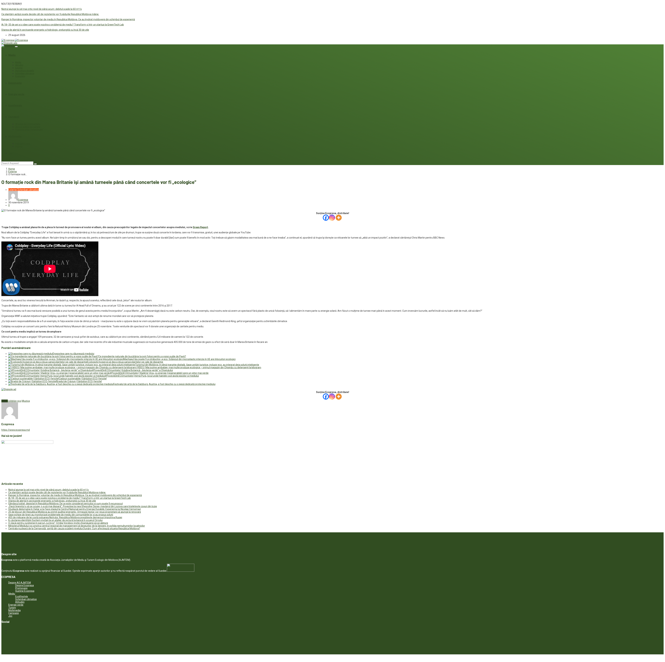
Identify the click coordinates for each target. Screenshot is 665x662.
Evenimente (15, 83)
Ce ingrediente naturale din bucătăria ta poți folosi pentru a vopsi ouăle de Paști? (142, 356)
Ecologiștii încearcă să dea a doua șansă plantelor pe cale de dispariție (125, 362)
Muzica (26, 401)
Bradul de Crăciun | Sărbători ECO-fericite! (79, 381)
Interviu (18, 146)
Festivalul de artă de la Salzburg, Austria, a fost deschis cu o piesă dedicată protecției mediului (164, 384)
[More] (338, 218)
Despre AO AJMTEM (19, 582)
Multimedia (14, 136)
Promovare (21, 588)
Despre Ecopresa (24, 585)
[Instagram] (332, 218)
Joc (10, 153)
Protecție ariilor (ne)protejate (29, 129)
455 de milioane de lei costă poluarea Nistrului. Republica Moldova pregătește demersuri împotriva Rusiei (65, 517)
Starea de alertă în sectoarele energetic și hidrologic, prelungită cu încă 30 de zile (45, 29)
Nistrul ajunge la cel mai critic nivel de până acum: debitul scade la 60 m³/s (41, 9)
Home (11, 168)
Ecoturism (20, 76)
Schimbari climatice (24, 73)
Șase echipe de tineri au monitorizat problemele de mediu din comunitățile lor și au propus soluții (60, 514)
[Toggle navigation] (16, 46)
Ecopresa (23, 199)
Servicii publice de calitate (27, 127)
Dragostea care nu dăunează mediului (73, 353)
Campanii (13, 116)
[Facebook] (326, 218)
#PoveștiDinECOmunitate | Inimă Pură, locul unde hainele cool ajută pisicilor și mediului (152, 375)
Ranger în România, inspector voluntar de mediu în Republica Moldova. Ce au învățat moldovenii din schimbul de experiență (68, 19)
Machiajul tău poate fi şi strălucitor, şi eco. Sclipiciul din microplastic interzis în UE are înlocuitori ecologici (179, 359)
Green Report (200, 227)
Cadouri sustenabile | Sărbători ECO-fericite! (83, 378)
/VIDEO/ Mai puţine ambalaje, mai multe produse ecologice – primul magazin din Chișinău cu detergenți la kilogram (198, 367)
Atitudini (19, 65)
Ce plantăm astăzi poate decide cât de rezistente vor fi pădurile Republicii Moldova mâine (50, 14)
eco (19, 401)
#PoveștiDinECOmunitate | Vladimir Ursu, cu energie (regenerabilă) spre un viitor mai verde (159, 373)
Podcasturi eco (22, 143)
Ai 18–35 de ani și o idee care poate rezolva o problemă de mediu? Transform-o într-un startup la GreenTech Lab (62, 24)
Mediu (12, 55)
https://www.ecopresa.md (15, 430)
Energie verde (16, 94)
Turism (12, 607)
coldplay (12, 401)
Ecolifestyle (15, 105)
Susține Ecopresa (24, 591)
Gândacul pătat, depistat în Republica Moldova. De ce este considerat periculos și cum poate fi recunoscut (65, 503)
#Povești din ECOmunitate (27, 124)
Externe (19, 68)
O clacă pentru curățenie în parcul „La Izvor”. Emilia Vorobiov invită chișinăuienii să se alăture (58, 523)
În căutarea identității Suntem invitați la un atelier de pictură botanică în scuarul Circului (55, 520)
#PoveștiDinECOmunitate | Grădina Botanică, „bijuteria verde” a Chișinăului (132, 370)
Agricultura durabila (24, 71)
